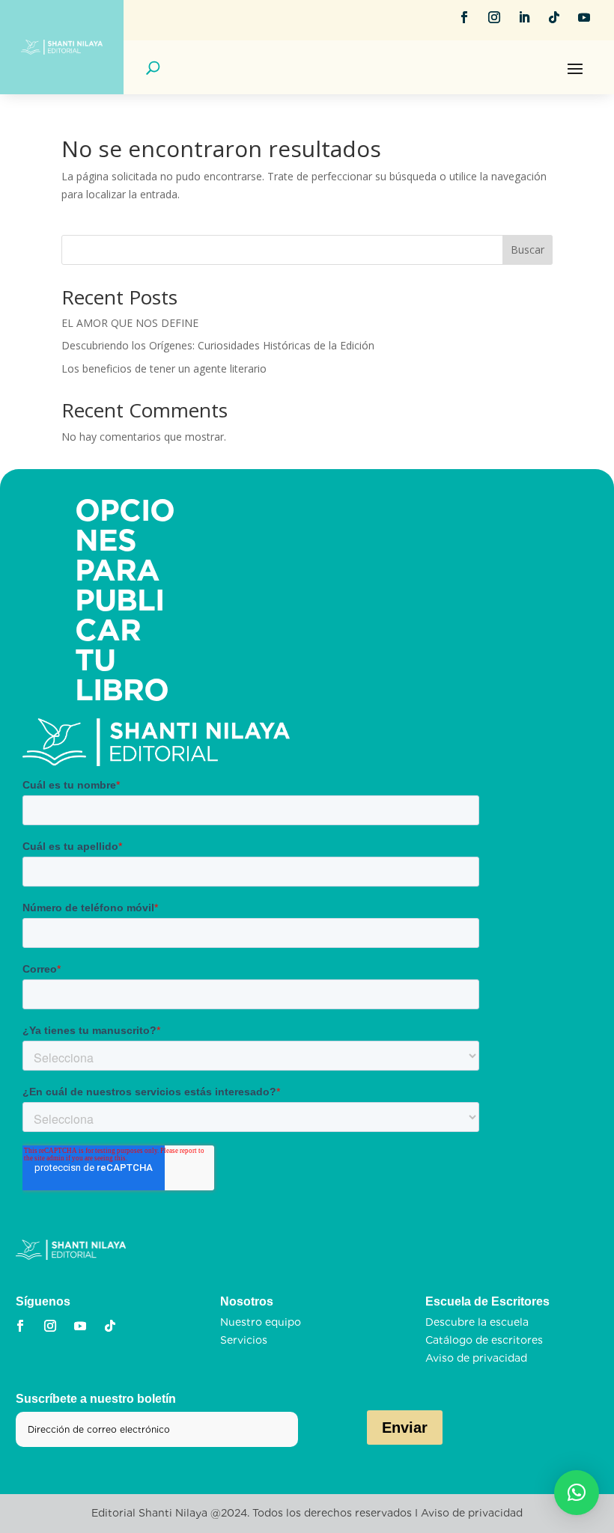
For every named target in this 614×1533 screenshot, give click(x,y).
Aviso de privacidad (476, 1358)
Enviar (405, 1427)
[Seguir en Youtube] (584, 17)
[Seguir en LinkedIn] (524, 17)
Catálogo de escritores (484, 1340)
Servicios (243, 1340)
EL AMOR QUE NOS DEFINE (129, 323)
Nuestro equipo (260, 1322)
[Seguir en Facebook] (464, 17)
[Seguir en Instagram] (494, 17)
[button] (576, 1492)
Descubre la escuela (477, 1322)
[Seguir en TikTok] (554, 17)
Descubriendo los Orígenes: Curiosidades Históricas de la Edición (217, 345)
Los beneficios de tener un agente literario (164, 368)
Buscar (527, 249)
